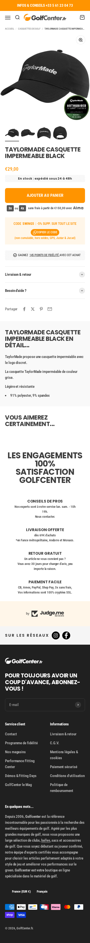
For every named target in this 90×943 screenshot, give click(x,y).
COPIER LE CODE (47, 232)
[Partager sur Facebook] (24, 309)
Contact (11, 734)
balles (45, 840)
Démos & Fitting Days (20, 776)
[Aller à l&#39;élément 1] (12, 133)
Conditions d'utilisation (67, 776)
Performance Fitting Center (19, 764)
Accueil (9, 28)
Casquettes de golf (29, 28)
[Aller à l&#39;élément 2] (28, 133)
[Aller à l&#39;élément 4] (60, 133)
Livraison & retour (63, 734)
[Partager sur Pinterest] (41, 309)
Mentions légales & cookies (64, 755)
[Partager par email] (50, 309)
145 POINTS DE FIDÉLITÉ (45, 255)
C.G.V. (54, 743)
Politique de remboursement (61, 788)
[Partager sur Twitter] (32, 309)
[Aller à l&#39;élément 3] (44, 133)
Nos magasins (15, 752)
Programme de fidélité (21, 743)
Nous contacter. (45, 516)
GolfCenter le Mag (18, 785)
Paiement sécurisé (63, 767)
